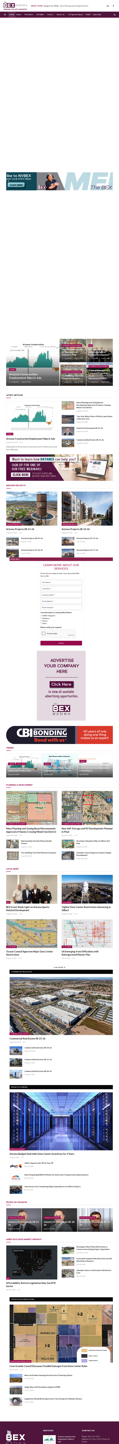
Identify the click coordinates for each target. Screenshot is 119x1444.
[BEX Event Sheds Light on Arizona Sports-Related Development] (31, 889)
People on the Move (16, 1202)
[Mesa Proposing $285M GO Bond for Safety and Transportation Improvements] (16, 1177)
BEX (90, 346)
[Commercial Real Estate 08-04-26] (16, 1074)
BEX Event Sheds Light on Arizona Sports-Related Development (99, 352)
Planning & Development (72, 346)
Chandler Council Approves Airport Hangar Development (93, 854)
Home (11, 14)
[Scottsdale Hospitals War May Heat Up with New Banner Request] (68, 1261)
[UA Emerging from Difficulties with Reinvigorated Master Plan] (87, 933)
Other (44, 623)
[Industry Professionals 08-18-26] (59, 1220)
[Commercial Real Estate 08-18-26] (16, 1050)
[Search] (114, 14)
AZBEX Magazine (48, 616)
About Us (60, 14)
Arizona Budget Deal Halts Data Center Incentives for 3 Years (42, 1153)
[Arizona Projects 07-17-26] (68, 553)
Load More (58, 967)
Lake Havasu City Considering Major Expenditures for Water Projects (52, 1186)
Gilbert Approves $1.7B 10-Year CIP (38, 1163)
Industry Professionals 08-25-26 (89, 428)
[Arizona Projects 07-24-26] (12, 553)
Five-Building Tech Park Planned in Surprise (73, 377)
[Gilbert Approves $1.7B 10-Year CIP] (16, 1166)
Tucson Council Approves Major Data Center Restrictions (29, 953)
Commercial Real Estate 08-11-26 (38, 1059)
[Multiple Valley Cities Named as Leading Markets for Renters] (59, 765)
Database (46, 618)
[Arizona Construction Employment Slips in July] (32, 362)
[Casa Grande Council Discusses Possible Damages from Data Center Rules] (61, 1333)
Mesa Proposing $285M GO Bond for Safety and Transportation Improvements (56, 1175)
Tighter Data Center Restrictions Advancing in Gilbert (86, 909)
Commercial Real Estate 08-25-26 (90, 440)
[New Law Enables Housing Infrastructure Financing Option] (16, 1378)
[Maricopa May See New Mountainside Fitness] (12, 844)
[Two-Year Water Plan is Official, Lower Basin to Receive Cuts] (68, 419)
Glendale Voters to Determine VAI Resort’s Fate (93, 1271)
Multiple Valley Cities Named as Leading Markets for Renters (59, 769)
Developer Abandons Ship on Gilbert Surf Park (93, 842)
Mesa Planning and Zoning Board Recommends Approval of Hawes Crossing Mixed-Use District (93, 405)
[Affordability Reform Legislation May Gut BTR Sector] (31, 1262)
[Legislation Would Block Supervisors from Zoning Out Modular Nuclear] (16, 1401)
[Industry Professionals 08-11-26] (95, 1220)
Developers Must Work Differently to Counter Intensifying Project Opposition (93, 1248)
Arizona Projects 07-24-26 (32, 550)
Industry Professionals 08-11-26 (95, 1223)
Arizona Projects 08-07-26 (32, 538)
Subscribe (97, 14)
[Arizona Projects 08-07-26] (12, 541)
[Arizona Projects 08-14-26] (87, 508)
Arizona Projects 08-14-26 (76, 529)
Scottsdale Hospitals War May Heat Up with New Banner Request (94, 1259)
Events (50, 14)
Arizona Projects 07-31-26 (87, 538)
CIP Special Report (75, 14)
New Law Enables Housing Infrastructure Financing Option (48, 1375)
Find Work (29, 14)
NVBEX (88, 14)
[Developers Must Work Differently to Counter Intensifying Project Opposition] (68, 1249)
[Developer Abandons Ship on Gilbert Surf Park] (68, 844)
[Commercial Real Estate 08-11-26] (16, 1062)
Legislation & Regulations (22, 1299)
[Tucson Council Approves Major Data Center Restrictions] (31, 933)
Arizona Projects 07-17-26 (87, 550)
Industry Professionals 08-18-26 (59, 1223)
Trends (12, 369)
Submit (61, 643)
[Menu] (5, 14)
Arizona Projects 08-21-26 (20, 529)
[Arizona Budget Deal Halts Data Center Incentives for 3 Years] (61, 1121)
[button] (8, 181)
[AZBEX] (15, 6)
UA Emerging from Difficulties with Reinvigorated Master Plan (80, 953)
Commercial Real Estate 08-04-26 (38, 1071)
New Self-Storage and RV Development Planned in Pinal (72, 352)
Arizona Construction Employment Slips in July (25, 375)
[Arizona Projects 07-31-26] (68, 541)
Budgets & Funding (19, 1087)
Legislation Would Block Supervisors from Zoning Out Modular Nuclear (53, 1399)
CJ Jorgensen (14, 382)
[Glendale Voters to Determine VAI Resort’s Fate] (68, 1273)
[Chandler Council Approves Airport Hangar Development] (68, 855)
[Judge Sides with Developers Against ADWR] (16, 1390)
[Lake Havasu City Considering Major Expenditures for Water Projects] (16, 1189)
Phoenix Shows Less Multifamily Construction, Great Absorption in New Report (94, 768)
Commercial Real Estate (21, 972)
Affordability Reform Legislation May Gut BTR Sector (31, 1284)
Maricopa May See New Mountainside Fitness (36, 842)
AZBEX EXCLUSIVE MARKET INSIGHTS (23, 1239)
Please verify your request (51, 627)
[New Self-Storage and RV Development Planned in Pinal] (87, 808)
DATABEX (40, 14)
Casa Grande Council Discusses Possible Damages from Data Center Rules (48, 1366)
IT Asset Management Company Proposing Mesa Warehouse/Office (99, 374)
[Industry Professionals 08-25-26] (68, 431)
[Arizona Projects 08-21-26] (31, 508)
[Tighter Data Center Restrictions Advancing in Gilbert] (87, 889)
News (18, 14)
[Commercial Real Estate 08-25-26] (68, 442)
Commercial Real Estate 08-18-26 (38, 1048)
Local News (21, 764)
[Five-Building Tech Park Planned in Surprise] (73, 374)
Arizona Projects (16, 485)
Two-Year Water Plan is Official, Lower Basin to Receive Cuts (67, 6)
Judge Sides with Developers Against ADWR (42, 1387)
